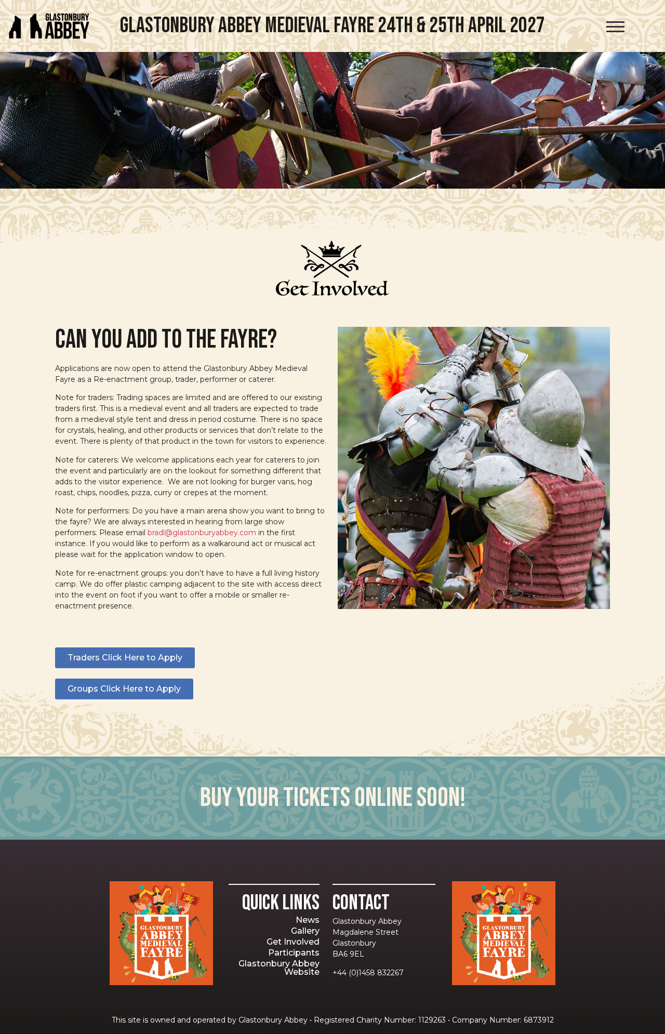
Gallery (305, 931)
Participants (294, 953)
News (308, 920)
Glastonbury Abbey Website (279, 968)
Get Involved (293, 942)
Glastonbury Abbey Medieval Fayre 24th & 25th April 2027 (332, 25)
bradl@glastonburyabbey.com (202, 532)
